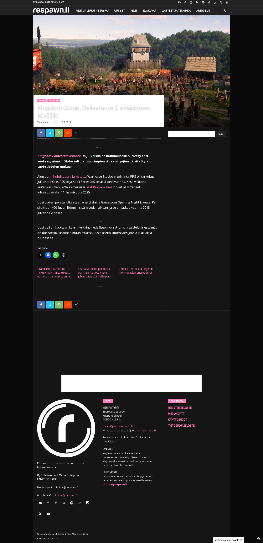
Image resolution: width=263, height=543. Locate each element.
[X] (221, 3)
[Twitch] (215, 3)
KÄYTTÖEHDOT (177, 420)
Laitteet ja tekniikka (176, 10)
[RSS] (197, 3)
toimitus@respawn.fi (65, 495)
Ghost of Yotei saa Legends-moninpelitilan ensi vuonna (136, 270)
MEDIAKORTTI (176, 414)
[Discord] (179, 3)
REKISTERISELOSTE (180, 408)
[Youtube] (227, 3)
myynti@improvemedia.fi (118, 426)
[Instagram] (191, 3)
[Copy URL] (76, 133)
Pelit (134, 10)
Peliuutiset (54, 100)
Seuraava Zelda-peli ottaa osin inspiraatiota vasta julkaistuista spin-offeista (94, 272)
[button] (224, 10)
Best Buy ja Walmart (100, 187)
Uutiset (119, 10)
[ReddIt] (68, 133)
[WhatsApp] (59, 133)
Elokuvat (149, 10)
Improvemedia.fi (146, 430)
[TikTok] (209, 3)
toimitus (54, 122)
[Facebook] (185, 3)
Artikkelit (203, 10)
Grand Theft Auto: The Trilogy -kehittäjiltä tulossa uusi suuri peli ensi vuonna (53, 272)
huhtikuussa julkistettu (70, 176)
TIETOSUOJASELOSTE (181, 426)
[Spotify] (203, 3)
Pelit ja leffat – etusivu (92, 10)
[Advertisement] (131, 348)
